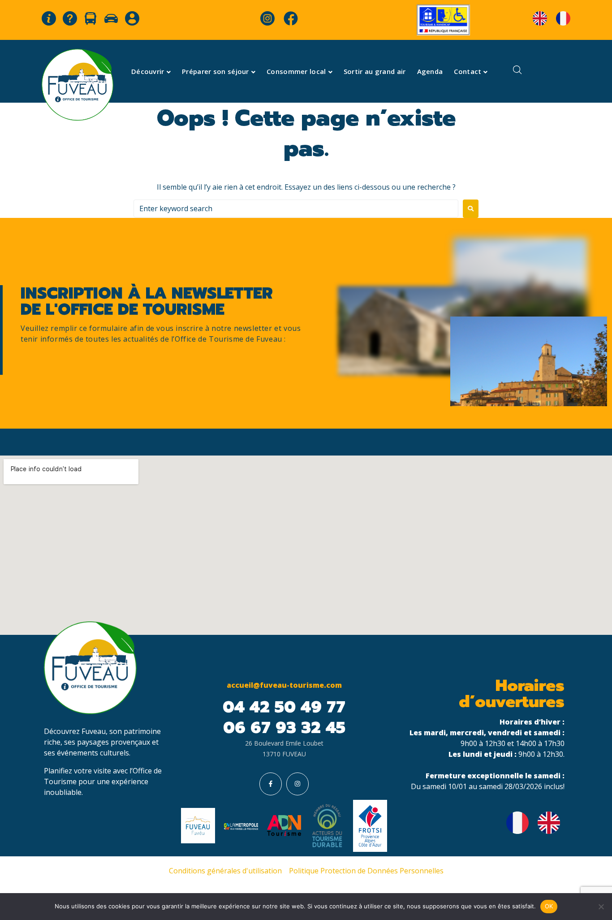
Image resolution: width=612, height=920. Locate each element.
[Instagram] (297, 783)
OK (549, 906)
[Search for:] (296, 208)
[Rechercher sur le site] (517, 71)
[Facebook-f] (270, 783)
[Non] (600, 906)
